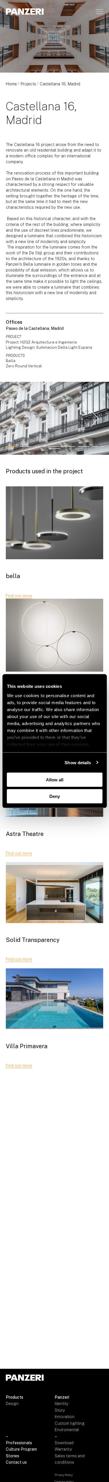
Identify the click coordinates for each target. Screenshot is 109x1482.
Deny (54, 796)
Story (60, 1410)
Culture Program (21, 1449)
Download (64, 1442)
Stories (12, 1456)
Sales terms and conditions (70, 1459)
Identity (61, 1403)
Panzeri (62, 1397)
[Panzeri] (25, 11)
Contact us (16, 1462)
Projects (28, 84)
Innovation (64, 1416)
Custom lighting (70, 1423)
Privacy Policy (64, 1474)
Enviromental (67, 1429)
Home (11, 84)
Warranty (63, 1449)
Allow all (54, 779)
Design (12, 1403)
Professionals (19, 1442)
